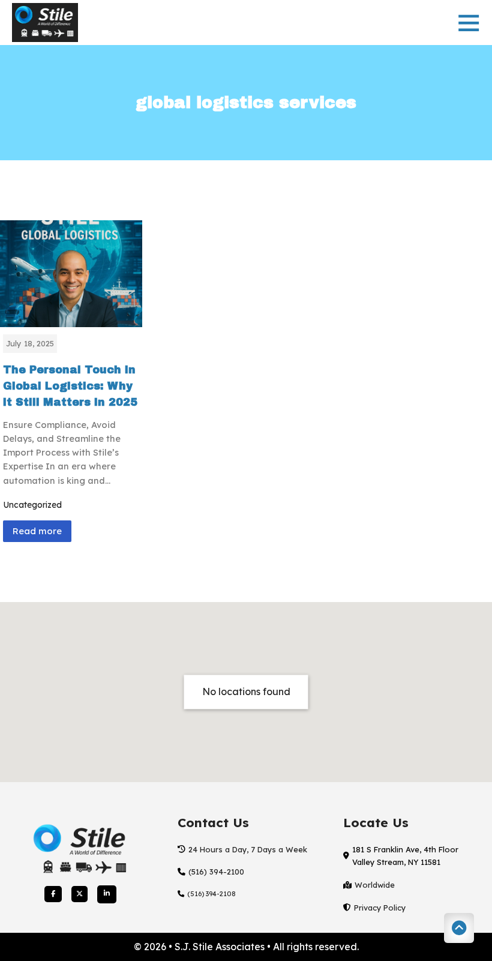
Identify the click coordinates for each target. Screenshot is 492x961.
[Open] (468, 22)
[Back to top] (459, 928)
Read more (37, 531)
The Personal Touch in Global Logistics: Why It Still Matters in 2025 (70, 386)
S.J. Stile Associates (221, 947)
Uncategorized (32, 504)
